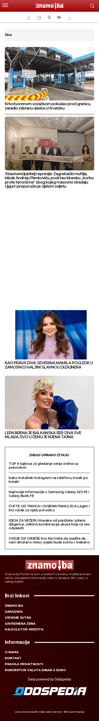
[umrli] (69, 17)
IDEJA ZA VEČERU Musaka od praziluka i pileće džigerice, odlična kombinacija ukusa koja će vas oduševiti (49, 524)
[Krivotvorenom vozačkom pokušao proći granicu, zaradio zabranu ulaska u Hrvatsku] (49, 73)
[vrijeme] (39, 17)
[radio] (48, 17)
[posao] (28, 17)
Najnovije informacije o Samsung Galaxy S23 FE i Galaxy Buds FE (49, 494)
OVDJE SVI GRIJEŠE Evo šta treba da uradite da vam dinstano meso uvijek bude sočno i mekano (49, 540)
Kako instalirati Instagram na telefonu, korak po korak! (48, 480)
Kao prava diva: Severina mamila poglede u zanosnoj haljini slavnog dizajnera (49, 365)
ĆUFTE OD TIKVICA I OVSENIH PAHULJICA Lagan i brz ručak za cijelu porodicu (49, 508)
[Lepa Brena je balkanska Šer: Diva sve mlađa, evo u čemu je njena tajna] (49, 402)
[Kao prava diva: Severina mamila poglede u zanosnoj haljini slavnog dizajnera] (49, 332)
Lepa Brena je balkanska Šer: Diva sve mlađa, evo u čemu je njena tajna (43, 435)
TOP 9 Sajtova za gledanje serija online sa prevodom (43, 465)
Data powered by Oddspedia (49, 679)
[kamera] (58, 17)
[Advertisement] (49, 248)
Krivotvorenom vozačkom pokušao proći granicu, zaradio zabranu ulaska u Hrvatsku (48, 106)
